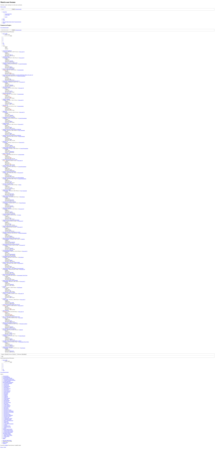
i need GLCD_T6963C (7, 189)
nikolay (5, 100)
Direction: (20, 354)
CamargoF (6, 112)
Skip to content (3, 6)
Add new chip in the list (7, 207)
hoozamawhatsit (7, 251)
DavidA (5, 311)
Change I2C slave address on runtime (9, 201)
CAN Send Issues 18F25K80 (8, 250)
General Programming (23, 63)
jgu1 (4, 275)
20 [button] (3, 42)
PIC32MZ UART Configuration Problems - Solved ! (12, 340)
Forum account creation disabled (8, 68)
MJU (10, 224)
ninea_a (5, 293)
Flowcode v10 (5, 105)
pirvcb (5, 263)
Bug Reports (22, 196)
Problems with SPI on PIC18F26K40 (9, 171)
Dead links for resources (7, 93)
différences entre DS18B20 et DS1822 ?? (10, 322)
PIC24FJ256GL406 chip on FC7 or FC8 (10, 159)
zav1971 (5, 88)
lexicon (5, 329)
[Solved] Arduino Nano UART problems (10, 226)
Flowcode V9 (21, 311)
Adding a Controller (6, 99)
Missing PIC (5, 111)
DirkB (5, 124)
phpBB (6, 445)
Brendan (5, 341)
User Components (21, 130)
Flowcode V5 (22, 299)
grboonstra (11, 85)
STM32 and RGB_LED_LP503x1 (9, 165)
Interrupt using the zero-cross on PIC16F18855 (11, 244)
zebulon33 (6, 323)
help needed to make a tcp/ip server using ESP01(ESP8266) (13, 177)
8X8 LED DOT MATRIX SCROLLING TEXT (11, 238)
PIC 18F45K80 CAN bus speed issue (9, 328)
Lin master (4, 298)
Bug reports (21, 317)
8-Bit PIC (23, 239)
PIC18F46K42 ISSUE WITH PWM (9, 256)
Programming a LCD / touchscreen (9, 117)
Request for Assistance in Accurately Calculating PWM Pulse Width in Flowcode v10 (18, 74)
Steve (5, 69)
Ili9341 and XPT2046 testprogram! (9, 274)
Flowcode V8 (22, 51)
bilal (4, 75)
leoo (4, 160)
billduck (5, 63)
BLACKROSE (6, 239)
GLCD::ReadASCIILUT (7, 50)
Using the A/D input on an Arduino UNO (10, 62)
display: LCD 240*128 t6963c (8, 195)
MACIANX (6, 190)
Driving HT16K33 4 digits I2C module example (11, 262)
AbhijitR (5, 142)
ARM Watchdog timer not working (9, 292)
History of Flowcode (6, 153)
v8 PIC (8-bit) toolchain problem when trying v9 (11, 304)
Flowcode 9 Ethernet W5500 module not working (11, 232)
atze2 (5, 214)
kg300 (5, 178)
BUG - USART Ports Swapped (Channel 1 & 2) (11, 316)
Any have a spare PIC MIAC (8, 183)
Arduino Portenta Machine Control (9, 147)
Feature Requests (22, 136)
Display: (3, 354)
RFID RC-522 (5, 141)
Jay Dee (5, 184)
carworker (5, 57)
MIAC (20, 184)
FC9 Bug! (4, 286)
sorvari (5, 166)
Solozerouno (6, 347)
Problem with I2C (6, 123)
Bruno (5, 172)
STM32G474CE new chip (7, 334)
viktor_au (5, 51)
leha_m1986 (6, 299)
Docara (5, 317)
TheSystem (6, 269)
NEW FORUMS (6, 310)
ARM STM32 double (6, 87)
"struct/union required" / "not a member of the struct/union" (13, 268)
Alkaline (5, 335)
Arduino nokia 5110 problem (8, 346)
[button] (5, 33)
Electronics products (23, 323)
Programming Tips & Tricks (22, 275)
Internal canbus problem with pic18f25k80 (10, 280)
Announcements (21, 69)
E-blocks (19, 214)
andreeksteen (6, 148)
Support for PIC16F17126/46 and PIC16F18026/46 (12, 129)
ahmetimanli (6, 281)
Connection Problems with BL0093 (9, 213)
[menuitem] (8, 13)
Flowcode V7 (22, 281)
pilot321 (5, 233)
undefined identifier (6, 56)
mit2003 (5, 257)
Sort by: (10, 354)
